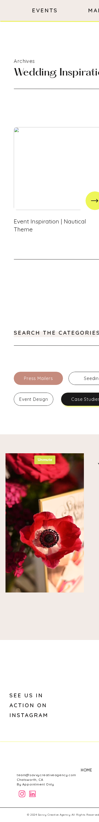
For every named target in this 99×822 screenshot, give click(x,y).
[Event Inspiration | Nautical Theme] (94, 200)
